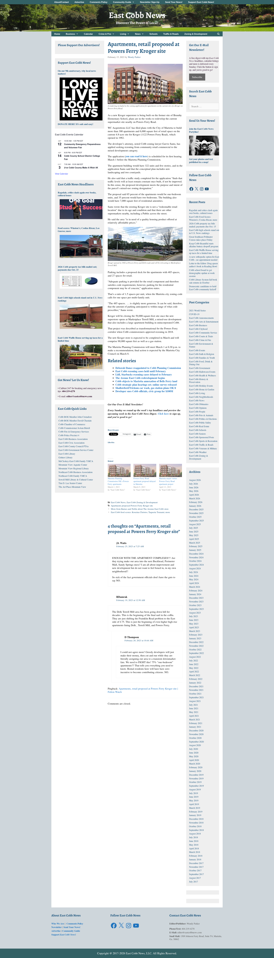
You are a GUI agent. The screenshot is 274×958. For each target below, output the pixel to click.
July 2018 (193, 837)
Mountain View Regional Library (74, 468)
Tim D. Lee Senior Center (70, 483)
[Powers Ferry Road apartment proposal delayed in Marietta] (144, 470)
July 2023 (193, 616)
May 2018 (193, 844)
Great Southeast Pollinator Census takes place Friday (201, 238)
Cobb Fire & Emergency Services (74, 431)
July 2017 (193, 881)
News (138, 34)
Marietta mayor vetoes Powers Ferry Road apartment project (168, 481)
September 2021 (196, 697)
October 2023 (195, 605)
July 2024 (193, 572)
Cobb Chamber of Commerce (72, 424)
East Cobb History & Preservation (198, 381)
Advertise (79, 2)
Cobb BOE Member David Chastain (75, 420)
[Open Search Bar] (218, 33)
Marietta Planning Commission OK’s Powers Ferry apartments (118, 481)
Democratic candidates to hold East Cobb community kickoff (202, 288)
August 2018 (195, 833)
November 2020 (196, 734)
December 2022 (196, 642)
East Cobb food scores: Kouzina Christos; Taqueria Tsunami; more (140, 512)
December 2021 (196, 686)
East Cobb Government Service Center (76, 449)
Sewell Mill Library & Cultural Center (76, 479)
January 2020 (195, 770)
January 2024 (195, 594)
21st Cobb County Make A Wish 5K (81, 167)
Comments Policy (98, 2)
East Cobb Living (197, 393)
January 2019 (195, 815)
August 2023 (195, 612)
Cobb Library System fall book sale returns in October (203, 281)
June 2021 (193, 708)
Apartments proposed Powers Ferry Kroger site (132, 505)
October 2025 (195, 516)
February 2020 (195, 767)
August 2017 (195, 877)
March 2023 (194, 631)
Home (57, 34)
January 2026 (195, 505)
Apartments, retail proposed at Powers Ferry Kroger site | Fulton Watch (143, 690)
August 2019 (195, 789)
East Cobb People (197, 411)
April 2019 (194, 804)
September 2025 (196, 520)
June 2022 (193, 664)
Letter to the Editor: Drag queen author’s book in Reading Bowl (203, 265)
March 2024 (194, 586)
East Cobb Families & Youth (202, 357)
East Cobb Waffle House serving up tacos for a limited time (203, 251)
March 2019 (194, 807)
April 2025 (194, 538)
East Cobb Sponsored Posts (201, 437)
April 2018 (194, 848)
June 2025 (193, 531)
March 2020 (194, 763)
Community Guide (122, 2)
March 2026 (194, 498)
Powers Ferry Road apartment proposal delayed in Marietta (144, 481)
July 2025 (193, 527)
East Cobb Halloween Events (202, 371)
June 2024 (193, 575)
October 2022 (195, 649)
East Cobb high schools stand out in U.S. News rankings (204, 232)
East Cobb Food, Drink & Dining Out (200, 363)
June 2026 (193, 487)
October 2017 (195, 870)
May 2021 (193, 712)
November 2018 (196, 822)
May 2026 (193, 490)
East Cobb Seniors (197, 433)
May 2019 (193, 800)
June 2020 (193, 752)
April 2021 (194, 715)
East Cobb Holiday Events (201, 385)
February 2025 (195, 546)
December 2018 (196, 818)
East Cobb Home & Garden (201, 389)
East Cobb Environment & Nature (201, 345)
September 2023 (196, 608)
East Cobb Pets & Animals (201, 415)
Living (123, 34)
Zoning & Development (195, 34)
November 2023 (196, 601)
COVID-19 (194, 314)
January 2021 (195, 726)
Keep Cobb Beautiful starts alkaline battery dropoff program (203, 245)
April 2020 (194, 759)
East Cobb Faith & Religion (201, 353)
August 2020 (195, 745)
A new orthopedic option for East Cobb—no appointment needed (204, 258)
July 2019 (193, 793)
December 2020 (196, 730)
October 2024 (195, 560)
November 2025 (196, 513)
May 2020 (193, 756)
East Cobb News (137, 15)
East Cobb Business (198, 325)
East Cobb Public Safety (200, 422)
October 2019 (195, 781)
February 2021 (195, 723)
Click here (163, 413)
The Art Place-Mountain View (72, 486)
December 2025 (196, 509)
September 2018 (196, 829)
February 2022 (195, 678)
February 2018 (195, 855)
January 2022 (195, 682)
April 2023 (194, 627)
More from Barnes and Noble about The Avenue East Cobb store (140, 508)
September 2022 (196, 653)
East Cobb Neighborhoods (201, 396)
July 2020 (193, 748)
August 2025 (195, 524)
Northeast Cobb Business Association (75, 472)
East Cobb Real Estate (199, 426)
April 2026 (194, 494)
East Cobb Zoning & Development (142, 502)
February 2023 (195, 634)
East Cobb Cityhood (198, 328)
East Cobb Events (197, 350)
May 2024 (193, 579)
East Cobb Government (199, 367)
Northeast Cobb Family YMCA (73, 475)
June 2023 (193, 619)
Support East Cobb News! (201, 2)
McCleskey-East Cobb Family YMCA (76, 461)
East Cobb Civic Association (71, 442)
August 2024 (195, 568)
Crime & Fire (105, 34)
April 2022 (194, 671)
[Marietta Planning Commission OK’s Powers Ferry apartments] (119, 470)
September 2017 (196, 874)
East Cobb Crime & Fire (200, 339)
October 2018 (195, 826)
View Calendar (61, 173)
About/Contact (61, 2)
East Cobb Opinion (197, 407)
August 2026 (195, 479)
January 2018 (195, 859)
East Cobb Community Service (203, 332)
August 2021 (195, 701)
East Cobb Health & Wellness (202, 375)
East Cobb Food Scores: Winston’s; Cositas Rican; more (203, 218)
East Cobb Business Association (73, 438)
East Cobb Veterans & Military (203, 448)
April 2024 (194, 583)
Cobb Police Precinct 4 (69, 435)
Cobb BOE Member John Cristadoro (75, 416)
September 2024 (196, 564)
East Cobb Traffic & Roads (201, 444)
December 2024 (196, 553)
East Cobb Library (67, 453)
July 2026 (193, 483)
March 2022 (194, 675)
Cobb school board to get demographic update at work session (202, 272)
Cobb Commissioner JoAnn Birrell (74, 427)
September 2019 (196, 785)
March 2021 (194, 719)
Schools (153, 34)
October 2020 (195, 737)
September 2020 (196, 741)
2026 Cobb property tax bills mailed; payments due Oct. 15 (202, 225)
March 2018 (194, 851)
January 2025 (195, 549)
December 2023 (196, 597)
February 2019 (195, 811)
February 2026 (195, 502)
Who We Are (58, 923)
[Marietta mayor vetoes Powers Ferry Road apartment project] (170, 470)
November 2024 (196, 557)
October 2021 (195, 693)
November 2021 (196, 689)
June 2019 (193, 796)
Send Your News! (173, 2)
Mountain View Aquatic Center (73, 464)
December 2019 (196, 774)
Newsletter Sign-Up (149, 2)
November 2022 (196, 645)
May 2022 (193, 667)
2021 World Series (197, 310)
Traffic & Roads (171, 34)
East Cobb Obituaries (198, 404)
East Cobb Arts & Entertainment (203, 321)
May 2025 (193, 535)
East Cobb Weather (197, 452)
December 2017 (196, 863)
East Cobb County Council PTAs (74, 446)
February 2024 (195, 590)
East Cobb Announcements (201, 317)
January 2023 (195, 638)
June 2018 (193, 840)
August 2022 (195, 656)
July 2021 (193, 704)
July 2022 (193, 660)
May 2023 (193, 623)
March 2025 (194, 542)
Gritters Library (65, 457)
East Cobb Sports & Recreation (203, 440)
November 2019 (196, 778)
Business (70, 34)
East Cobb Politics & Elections (203, 418)
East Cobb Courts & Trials (201, 336)
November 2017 (196, 866)
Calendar (88, 34)
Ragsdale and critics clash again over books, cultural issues (203, 212)
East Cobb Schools (197, 429)
